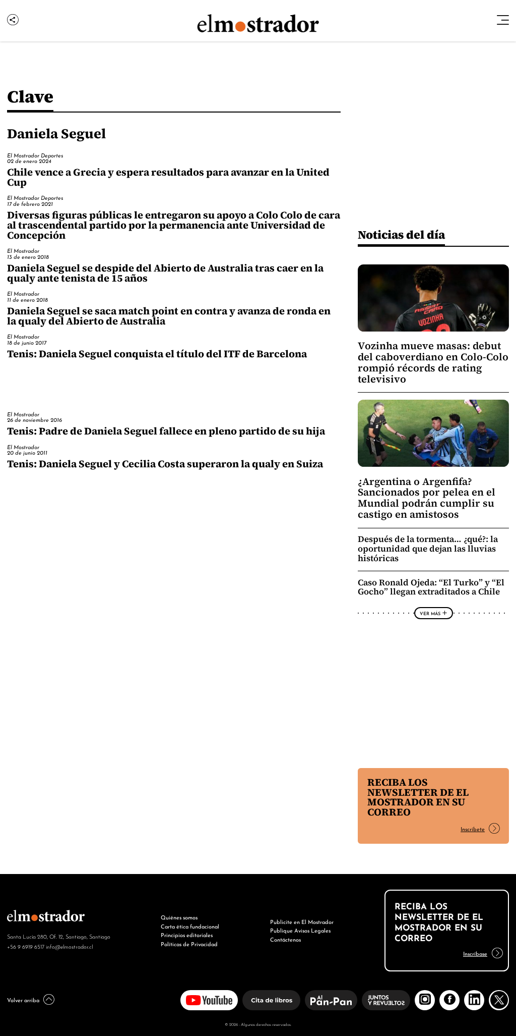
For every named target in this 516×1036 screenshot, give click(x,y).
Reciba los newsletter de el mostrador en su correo (418, 797)
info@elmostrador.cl (69, 946)
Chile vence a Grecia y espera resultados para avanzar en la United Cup (168, 177)
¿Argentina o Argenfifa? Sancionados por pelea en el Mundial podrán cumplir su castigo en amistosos (426, 498)
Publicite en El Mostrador (302, 921)
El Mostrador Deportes (35, 154)
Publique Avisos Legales (300, 930)
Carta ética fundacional (190, 926)
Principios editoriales (187, 935)
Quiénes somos (179, 917)
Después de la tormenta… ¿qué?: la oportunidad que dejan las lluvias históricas (428, 548)
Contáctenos (285, 939)
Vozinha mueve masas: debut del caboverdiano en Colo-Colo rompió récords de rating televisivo (433, 362)
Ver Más (430, 613)
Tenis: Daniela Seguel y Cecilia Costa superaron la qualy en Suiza (165, 463)
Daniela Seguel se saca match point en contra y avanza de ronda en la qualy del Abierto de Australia (169, 316)
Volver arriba (23, 1000)
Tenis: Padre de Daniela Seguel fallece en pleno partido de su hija (166, 431)
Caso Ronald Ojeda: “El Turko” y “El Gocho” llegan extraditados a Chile (431, 587)
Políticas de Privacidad (189, 944)
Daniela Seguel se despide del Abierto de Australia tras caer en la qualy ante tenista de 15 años (165, 273)
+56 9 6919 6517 (25, 946)
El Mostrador (23, 250)
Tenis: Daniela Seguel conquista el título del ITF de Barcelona (157, 353)
